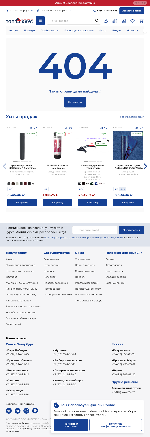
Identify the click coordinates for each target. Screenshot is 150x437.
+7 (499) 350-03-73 (123, 354)
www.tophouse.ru (22, 423)
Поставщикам (52, 288)
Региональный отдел (126, 388)
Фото (103, 30)
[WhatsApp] (26, 411)
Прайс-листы (50, 30)
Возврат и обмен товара (21, 318)
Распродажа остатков (79, 30)
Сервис (110, 259)
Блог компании (115, 282)
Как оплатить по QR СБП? (21, 288)
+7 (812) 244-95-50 (64, 384)
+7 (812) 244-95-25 (17, 354)
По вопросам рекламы (58, 294)
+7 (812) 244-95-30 (17, 394)
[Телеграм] (17, 411)
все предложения (132, 116)
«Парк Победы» (16, 350)
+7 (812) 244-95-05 (17, 364)
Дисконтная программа (20, 264)
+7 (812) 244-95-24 (64, 354)
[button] (15, 161)
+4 (103, 183)
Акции (13, 30)
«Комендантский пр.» (68, 380)
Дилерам (49, 270)
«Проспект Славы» (19, 360)
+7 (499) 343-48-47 (123, 374)
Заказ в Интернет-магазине (23, 306)
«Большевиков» (17, 370)
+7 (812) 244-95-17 (64, 364)
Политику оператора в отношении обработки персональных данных (83, 237)
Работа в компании (87, 282)
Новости (132, 30)
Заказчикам (51, 259)
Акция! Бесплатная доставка (75, 3)
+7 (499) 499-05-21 (123, 364)
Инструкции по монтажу (21, 294)
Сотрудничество (85, 270)
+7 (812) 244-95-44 (17, 374)
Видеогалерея (114, 270)
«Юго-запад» (15, 390)
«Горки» (117, 370)
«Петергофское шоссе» (69, 370)
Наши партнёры (85, 264)
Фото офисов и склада (88, 300)
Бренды (29, 30)
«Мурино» (60, 350)
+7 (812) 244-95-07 (123, 392)
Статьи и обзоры (116, 276)
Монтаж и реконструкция (22, 282)
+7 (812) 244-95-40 (64, 374)
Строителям (51, 264)
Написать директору (88, 288)
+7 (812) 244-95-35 (17, 384)
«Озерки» (12, 380)
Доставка (11, 276)
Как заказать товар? (18, 300)
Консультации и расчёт (20, 270)
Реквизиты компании (88, 294)
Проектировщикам (56, 282)
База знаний (14, 324)
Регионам (50, 276)
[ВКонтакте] (9, 411)
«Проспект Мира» (124, 360)
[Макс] (35, 411)
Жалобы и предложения (21, 312)
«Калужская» (121, 350)
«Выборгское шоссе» (67, 360)
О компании (82, 259)
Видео (116, 30)
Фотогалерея (114, 264)
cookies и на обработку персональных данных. (32, 428)
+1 (33, 183)
